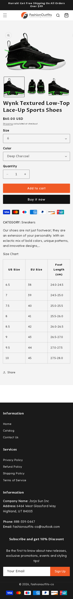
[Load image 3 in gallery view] (58, 87)
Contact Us (11, 437)
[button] (5, 15)
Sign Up (60, 571)
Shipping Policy (13, 473)
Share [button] (11, 372)
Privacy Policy (13, 460)
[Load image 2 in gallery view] (36, 87)
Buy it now (36, 199)
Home (7, 424)
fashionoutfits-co (42, 584)
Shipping (8, 123)
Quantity (10, 166)
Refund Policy (12, 466)
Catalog (8, 430)
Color (7, 148)
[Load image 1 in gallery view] (14, 87)
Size (6, 130)
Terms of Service (14, 480)
